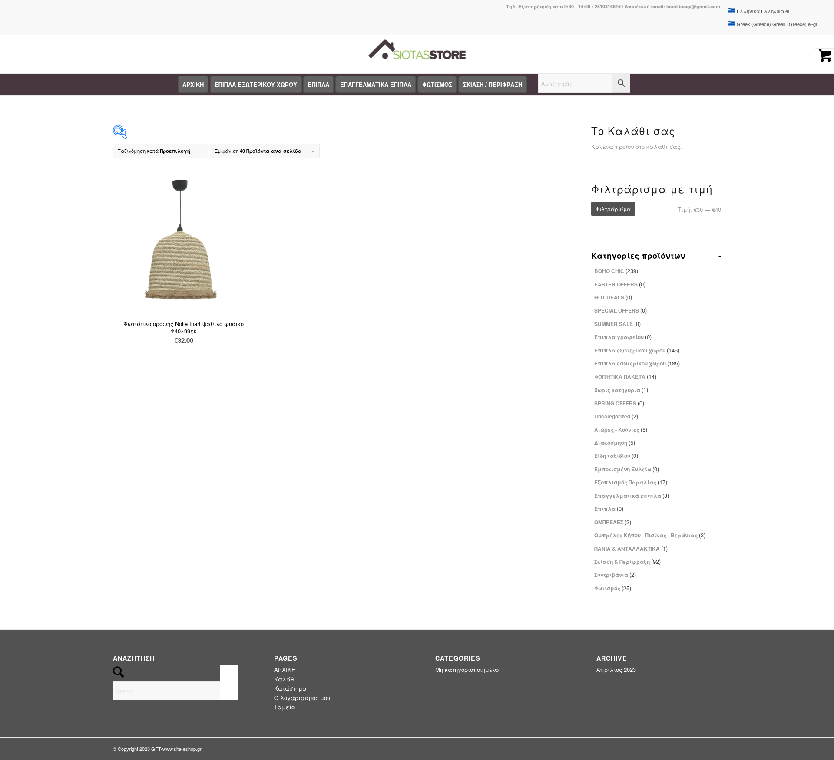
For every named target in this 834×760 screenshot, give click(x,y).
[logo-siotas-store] (417, 54)
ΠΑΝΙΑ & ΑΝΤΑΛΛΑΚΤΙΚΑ (631, 548)
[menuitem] (193, 84)
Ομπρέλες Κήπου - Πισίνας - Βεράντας (649, 535)
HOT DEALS (613, 297)
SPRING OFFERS (619, 403)
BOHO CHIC (616, 270)
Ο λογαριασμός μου (302, 698)
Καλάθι (285, 679)
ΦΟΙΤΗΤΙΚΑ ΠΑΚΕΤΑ (625, 376)
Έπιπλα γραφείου (623, 336)
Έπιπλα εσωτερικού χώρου (637, 363)
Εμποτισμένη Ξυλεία (626, 469)
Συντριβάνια (615, 574)
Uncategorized (616, 416)
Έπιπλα (608, 508)
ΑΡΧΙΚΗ (284, 669)
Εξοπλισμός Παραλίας (630, 482)
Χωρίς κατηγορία (621, 389)
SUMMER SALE (617, 323)
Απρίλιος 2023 (616, 669)
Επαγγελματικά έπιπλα (631, 495)
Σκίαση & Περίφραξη (627, 561)
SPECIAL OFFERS (620, 310)
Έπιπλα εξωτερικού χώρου (636, 350)
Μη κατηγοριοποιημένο (467, 669)
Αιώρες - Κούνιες (620, 429)
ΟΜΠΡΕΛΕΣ (612, 522)
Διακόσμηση (614, 442)
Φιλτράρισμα (613, 208)
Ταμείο (284, 707)
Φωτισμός (612, 588)
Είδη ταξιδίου (616, 455)
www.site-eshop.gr (182, 748)
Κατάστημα (290, 688)
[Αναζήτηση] (584, 84)
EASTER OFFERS (619, 284)
